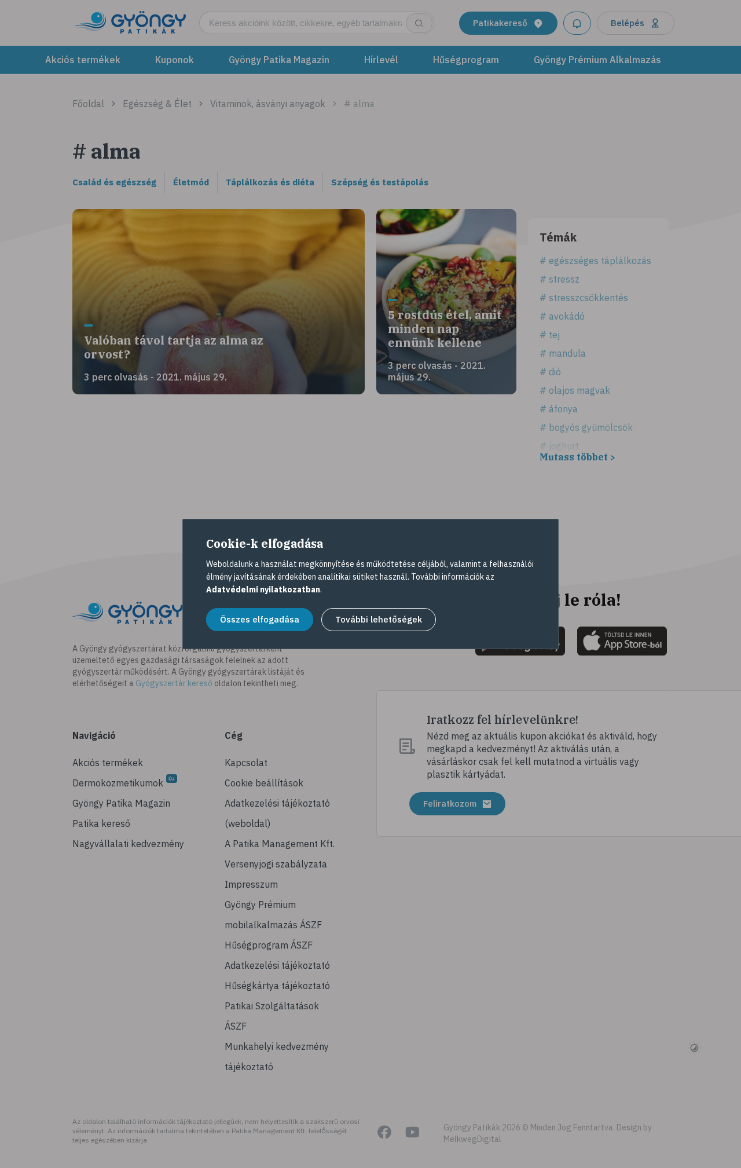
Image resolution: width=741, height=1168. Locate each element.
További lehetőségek (378, 619)
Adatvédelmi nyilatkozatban (263, 589)
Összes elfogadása (259, 619)
